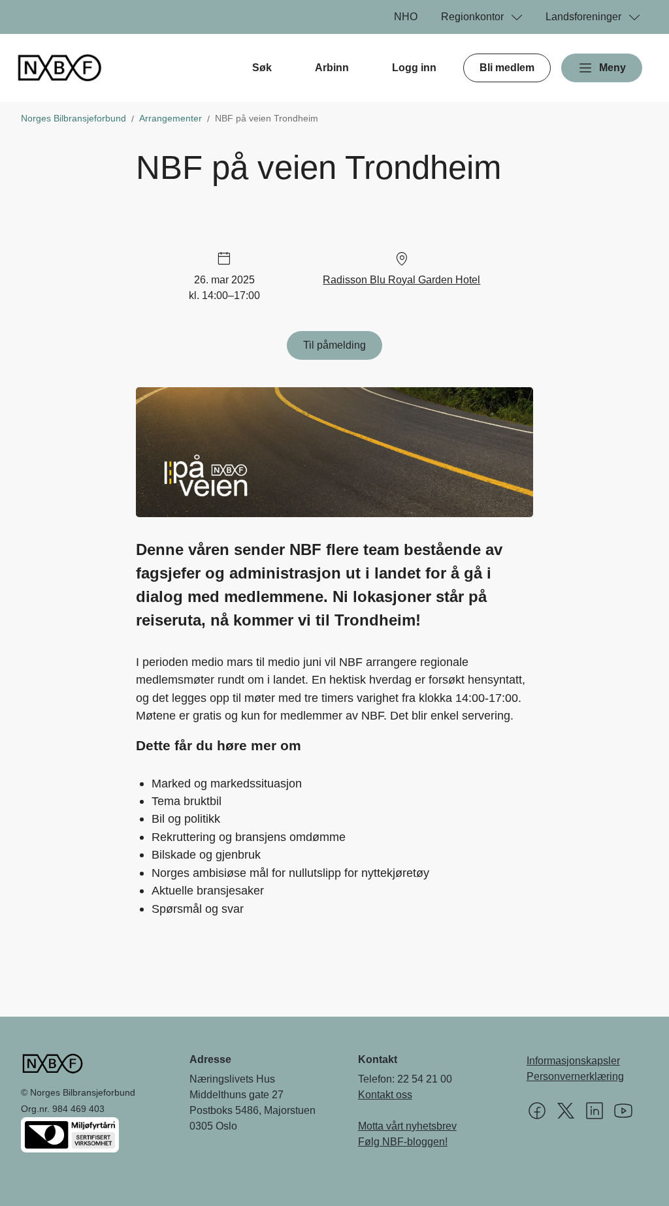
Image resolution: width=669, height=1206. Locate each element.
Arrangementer (170, 118)
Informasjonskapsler (573, 1060)
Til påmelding (334, 345)
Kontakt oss (385, 1094)
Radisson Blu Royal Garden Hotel (401, 279)
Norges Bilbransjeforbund (73, 118)
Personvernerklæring (575, 1076)
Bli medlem (507, 67)
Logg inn (414, 67)
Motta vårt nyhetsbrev (407, 1126)
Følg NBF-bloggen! (403, 1141)
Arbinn (332, 67)
